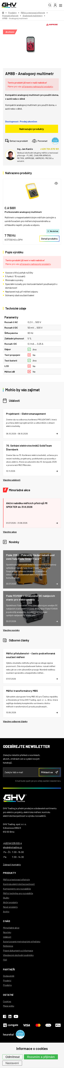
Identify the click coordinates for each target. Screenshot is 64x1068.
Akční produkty (10, 902)
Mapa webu (8, 1005)
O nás (6, 921)
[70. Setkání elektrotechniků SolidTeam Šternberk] (32, 458)
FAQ (5, 959)
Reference (8, 945)
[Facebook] (4, 1017)
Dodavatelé (8, 975)
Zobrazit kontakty (12, 864)
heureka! (8, 1034)
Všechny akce (10, 532)
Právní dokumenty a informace (18, 950)
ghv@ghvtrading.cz (12, 847)
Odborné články (19, 640)
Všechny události (11, 480)
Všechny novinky (11, 630)
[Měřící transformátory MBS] (32, 701)
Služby (6, 897)
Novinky (14, 542)
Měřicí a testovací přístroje (16, 879)
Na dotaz (54, 231)
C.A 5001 (10, 208)
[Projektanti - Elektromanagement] (32, 423)
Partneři (9, 969)
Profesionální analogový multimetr (23, 211)
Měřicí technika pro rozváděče (18, 893)
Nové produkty (10, 906)
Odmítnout (13, 1057)
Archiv (6, 911)
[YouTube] (16, 1017)
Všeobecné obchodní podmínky (18, 955)
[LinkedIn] (9, 1017)
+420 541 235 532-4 (12, 843)
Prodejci (7, 980)
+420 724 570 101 (49, 148)
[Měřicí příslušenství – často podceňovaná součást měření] (32, 666)
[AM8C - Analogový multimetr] (30, 44)
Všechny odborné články (15, 721)
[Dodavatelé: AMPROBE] (52, 25)
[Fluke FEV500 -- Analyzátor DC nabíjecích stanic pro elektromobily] (32, 608)
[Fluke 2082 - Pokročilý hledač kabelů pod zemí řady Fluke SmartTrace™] (32, 569)
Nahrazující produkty (31, 129)
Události (14, 400)
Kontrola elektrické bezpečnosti (19, 884)
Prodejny (7, 985)
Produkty (9, 872)
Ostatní (8, 994)
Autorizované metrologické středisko (21, 941)
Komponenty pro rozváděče (17, 888)
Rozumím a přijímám (41, 1057)
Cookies (7, 1001)
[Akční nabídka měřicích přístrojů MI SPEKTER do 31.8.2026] (32, 513)
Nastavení (12, 1063)
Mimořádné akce (19, 490)
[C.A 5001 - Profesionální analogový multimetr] (32, 191)
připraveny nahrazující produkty (37, 86)
